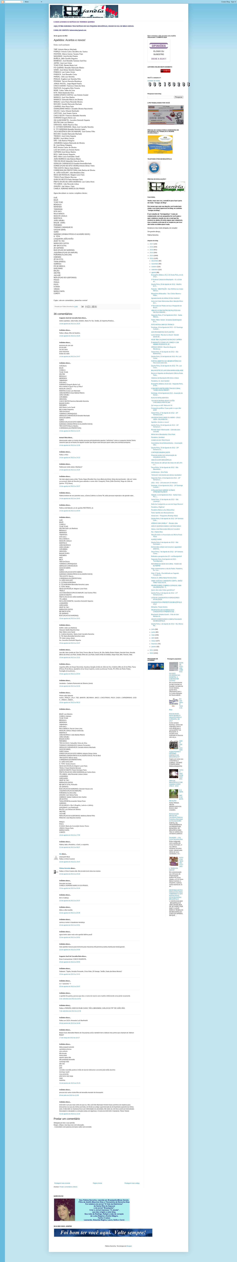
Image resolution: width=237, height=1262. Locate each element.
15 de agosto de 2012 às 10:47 (69, 643)
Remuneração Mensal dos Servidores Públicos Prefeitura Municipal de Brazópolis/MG (176, 817)
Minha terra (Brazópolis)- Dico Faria (163, 434)
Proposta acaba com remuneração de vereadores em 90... (164, 456)
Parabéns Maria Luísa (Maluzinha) (162, 510)
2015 (152, 250)
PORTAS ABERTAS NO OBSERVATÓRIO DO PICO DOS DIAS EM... (166, 362)
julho (153, 629)
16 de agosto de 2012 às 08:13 (69, 702)
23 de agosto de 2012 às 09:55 (69, 962)
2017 (152, 244)
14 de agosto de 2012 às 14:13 (69, 457)
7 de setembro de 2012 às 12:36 (70, 1011)
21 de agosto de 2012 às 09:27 (69, 847)
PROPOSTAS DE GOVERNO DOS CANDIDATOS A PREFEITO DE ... (163, 611)
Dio (60, 854)
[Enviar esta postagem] (82, 306)
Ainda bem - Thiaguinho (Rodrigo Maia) (164, 516)
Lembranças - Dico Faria (159, 472)
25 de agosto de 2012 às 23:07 (69, 986)
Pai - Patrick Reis (157, 532)
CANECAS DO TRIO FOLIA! (160, 440)
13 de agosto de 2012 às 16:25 (69, 324)
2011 (152, 650)
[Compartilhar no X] (91, 306)
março (153, 641)
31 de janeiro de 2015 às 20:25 (69, 1083)
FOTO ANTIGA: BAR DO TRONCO (162, 324)
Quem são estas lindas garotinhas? (163, 590)
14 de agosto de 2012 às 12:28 (69, 445)
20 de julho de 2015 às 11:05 (69, 1095)
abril (153, 638)
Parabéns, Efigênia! (157, 507)
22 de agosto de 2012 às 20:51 (69, 925)
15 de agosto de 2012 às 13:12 (69, 657)
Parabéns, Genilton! (158, 437)
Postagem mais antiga (132, 1183)
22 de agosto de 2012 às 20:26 (69, 888)
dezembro (155, 261)
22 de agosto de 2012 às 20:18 (69, 874)
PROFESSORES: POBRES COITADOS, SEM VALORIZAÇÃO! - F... (166, 586)
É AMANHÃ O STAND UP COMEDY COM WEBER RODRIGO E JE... (165, 343)
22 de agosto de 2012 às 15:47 (69, 862)
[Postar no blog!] (88, 306)
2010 (152, 653)
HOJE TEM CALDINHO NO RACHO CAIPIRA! (166, 339)
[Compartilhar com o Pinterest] (95, 306)
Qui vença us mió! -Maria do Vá (161, 405)
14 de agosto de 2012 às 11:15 (69, 431)
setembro (154, 269)
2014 (152, 252)
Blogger (129, 1246)
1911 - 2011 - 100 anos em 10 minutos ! (164, 483)
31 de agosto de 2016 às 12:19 (69, 1114)
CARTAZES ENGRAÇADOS (160, 452)
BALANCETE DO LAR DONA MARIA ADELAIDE (167, 370)
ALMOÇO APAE (156, 539)
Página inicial (97, 1183)
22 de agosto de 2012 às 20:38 (69, 913)
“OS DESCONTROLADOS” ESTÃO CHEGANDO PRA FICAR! (163, 401)
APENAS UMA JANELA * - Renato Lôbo (164, 523)
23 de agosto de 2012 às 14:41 (69, 974)
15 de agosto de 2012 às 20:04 (69, 674)
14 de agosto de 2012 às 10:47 (69, 356)
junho (153, 632)
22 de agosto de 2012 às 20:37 (69, 901)
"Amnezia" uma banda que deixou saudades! (166, 475)
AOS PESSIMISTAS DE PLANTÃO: (162, 332)
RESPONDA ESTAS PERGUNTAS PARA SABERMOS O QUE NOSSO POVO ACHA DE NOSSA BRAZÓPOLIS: (176, 894)
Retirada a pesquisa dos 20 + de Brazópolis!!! (166, 556)
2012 (152, 258)
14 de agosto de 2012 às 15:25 (69, 470)
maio (153, 635)
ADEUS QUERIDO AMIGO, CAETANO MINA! (166, 526)
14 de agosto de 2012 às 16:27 (69, 486)
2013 (152, 255)
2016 (152, 247)
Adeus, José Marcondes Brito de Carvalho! (165, 529)
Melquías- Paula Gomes (159, 607)
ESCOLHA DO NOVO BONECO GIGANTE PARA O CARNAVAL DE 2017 (175, 717)
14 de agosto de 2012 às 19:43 (69, 498)
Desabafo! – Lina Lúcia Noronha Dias (176, 838)
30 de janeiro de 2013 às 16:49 (69, 1023)
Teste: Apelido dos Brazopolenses (162, 513)
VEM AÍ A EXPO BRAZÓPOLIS (161, 460)
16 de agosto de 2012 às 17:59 (69, 835)
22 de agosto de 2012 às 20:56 (69, 950)
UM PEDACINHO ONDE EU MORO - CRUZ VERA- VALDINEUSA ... (165, 418)
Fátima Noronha (64, 868)
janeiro (154, 646)
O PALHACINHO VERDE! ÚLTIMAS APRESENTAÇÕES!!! (163, 491)
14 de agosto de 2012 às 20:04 (69, 511)
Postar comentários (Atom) (68, 1187)
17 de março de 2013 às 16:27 (69, 1038)
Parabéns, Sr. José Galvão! (160, 381)
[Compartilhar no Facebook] (93, 306)
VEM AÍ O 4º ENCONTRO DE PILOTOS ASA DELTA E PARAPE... (165, 311)
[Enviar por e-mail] (86, 306)
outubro (154, 267)
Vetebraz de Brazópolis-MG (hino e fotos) (165, 378)
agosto (153, 272)
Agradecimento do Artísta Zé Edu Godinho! (165, 298)
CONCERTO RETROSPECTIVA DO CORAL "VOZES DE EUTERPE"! (165, 389)
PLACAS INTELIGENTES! (159, 398)
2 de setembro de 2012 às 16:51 (70, 999)
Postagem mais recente (62, 1183)
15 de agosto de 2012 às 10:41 (69, 618)
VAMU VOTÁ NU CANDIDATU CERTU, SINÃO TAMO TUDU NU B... (166, 581)
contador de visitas (154, 81)
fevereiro (154, 644)
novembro (155, 264)
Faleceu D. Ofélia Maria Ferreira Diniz (164, 578)
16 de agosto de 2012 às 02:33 (69, 686)
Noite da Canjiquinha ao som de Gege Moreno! (167, 504)
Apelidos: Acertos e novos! (160, 422)
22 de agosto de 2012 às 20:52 (69, 937)
